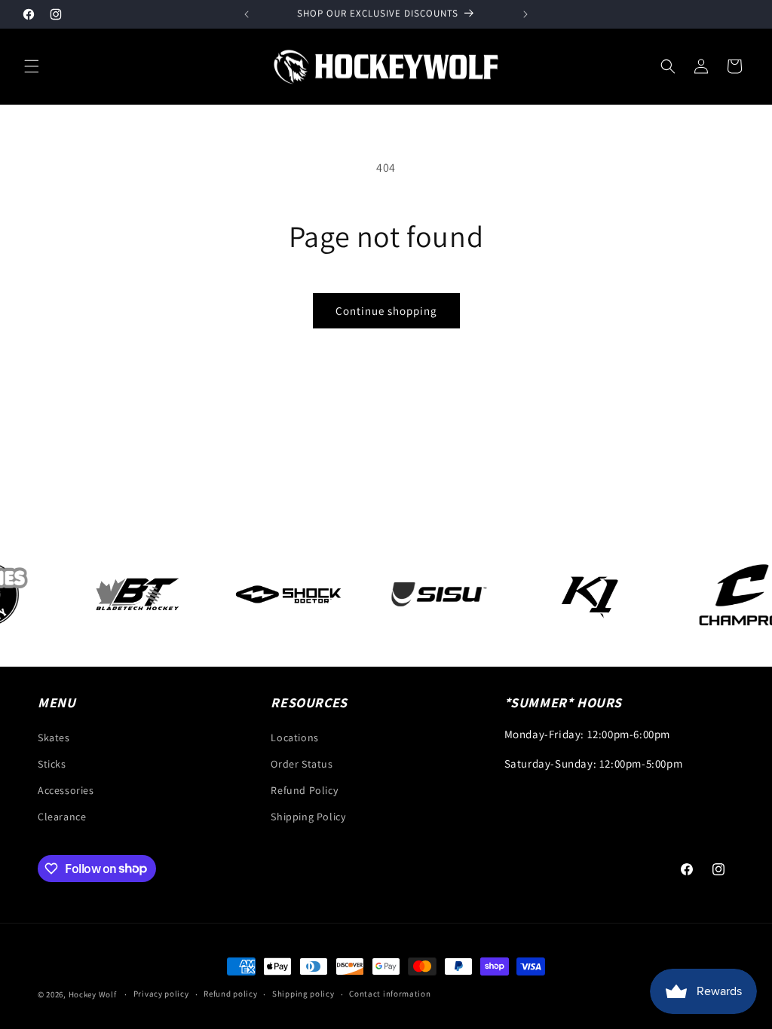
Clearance (62, 816)
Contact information (389, 993)
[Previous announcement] (246, 14)
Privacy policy (161, 993)
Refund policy (230, 993)
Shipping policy (303, 993)
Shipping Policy (308, 816)
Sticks (52, 764)
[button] (31, 66)
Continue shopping (386, 311)
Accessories (66, 790)
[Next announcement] (525, 14)
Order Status (301, 764)
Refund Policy (304, 790)
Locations (294, 737)
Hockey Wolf (93, 994)
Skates (54, 737)
